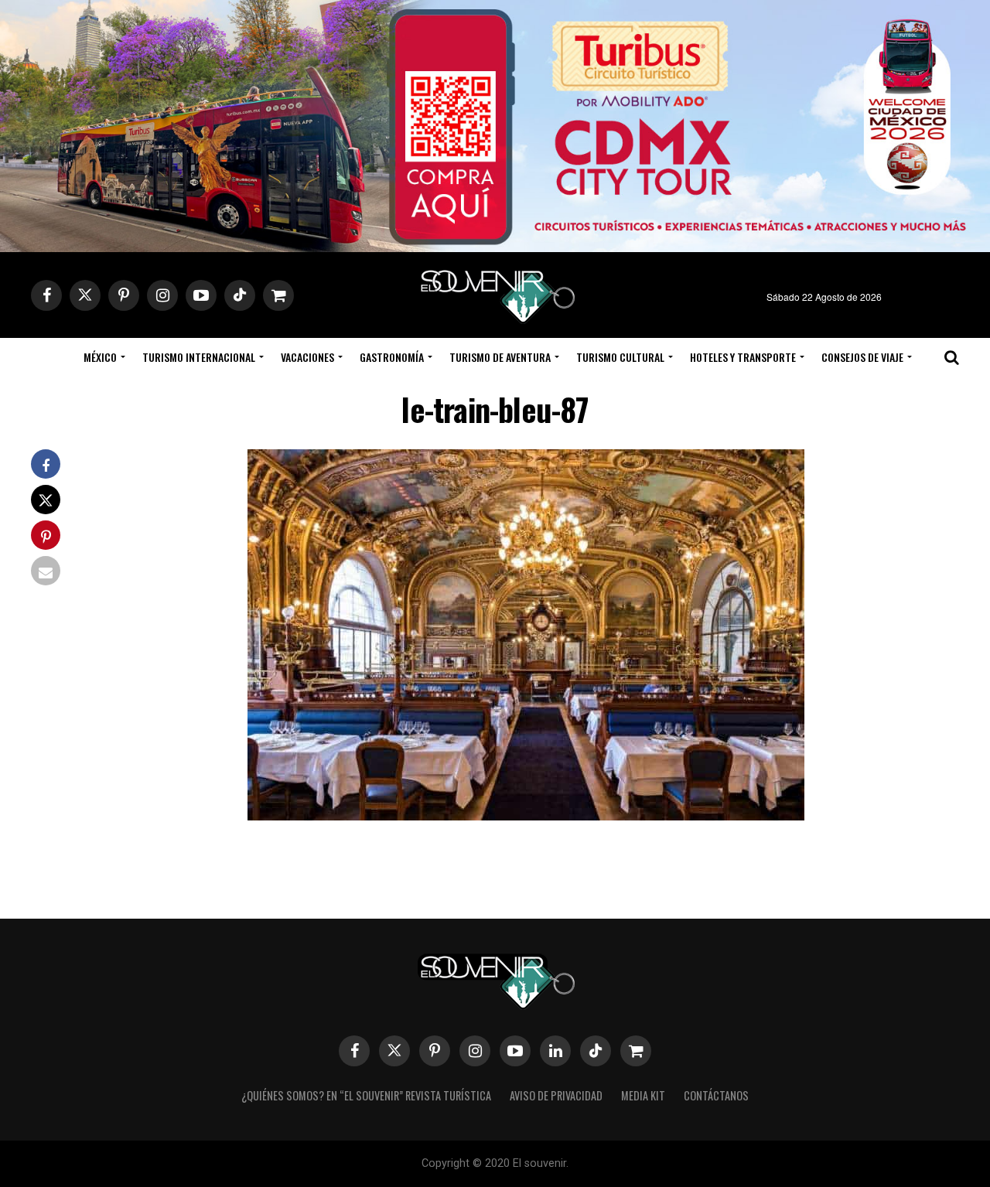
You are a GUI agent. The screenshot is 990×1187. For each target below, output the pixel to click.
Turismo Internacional (198, 357)
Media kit (643, 1095)
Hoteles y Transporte (743, 357)
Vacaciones (307, 357)
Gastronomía (392, 357)
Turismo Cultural (620, 357)
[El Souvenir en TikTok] (595, 1050)
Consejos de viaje (862, 357)
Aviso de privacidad (556, 1095)
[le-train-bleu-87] (526, 815)
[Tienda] (635, 1050)
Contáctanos (716, 1095)
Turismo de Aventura (500, 357)
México (100, 357)
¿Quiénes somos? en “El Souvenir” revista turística (366, 1095)
